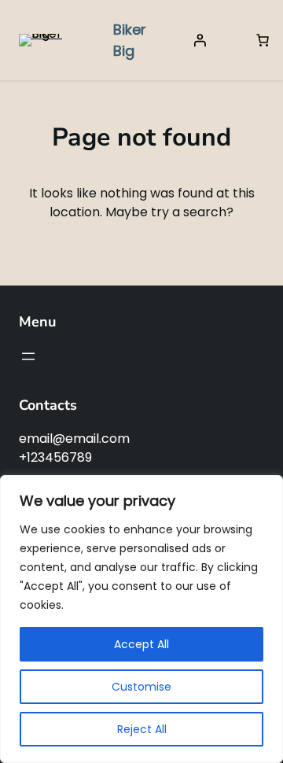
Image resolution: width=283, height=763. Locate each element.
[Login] (199, 40)
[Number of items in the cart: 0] (262, 40)
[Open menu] (28, 356)
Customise (141, 687)
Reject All (142, 729)
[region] (141, 619)
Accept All (141, 644)
